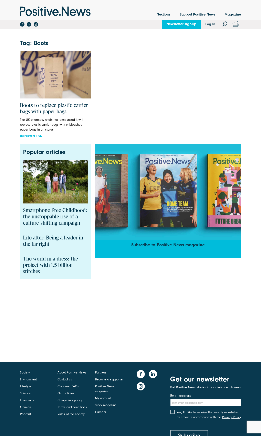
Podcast (25, 414)
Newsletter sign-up (181, 24)
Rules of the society (71, 414)
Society (25, 372)
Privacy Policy (231, 417)
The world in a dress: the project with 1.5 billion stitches (50, 265)
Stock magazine (106, 405)
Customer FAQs (68, 386)
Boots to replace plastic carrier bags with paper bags (54, 108)
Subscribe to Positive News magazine (168, 244)
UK (40, 136)
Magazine (233, 14)
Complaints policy (70, 400)
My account (103, 398)
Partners (100, 372)
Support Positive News (197, 14)
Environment (27, 136)
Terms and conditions (72, 407)
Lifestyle (25, 386)
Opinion (25, 407)
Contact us (65, 379)
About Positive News (72, 372)
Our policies (66, 393)
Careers (100, 412)
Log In (210, 24)
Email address (180, 396)
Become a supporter (109, 379)
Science (25, 393)
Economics (27, 400)
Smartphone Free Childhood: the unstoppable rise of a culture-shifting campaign (55, 217)
